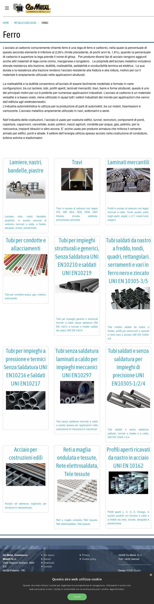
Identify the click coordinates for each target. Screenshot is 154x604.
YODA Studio (133, 570)
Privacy (86, 555)
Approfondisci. (117, 589)
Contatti (48, 566)
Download (49, 562)
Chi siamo (49, 555)
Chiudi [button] (77, 596)
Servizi (47, 559)
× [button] (150, 575)
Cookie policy (89, 559)
